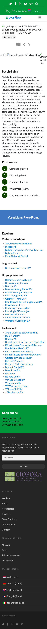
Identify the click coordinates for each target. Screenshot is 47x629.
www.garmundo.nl (11, 418)
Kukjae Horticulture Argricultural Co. (24, 249)
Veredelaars (8, 508)
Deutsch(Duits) (14, 583)
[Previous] (4, 59)
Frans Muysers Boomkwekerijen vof (23, 354)
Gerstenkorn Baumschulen (18, 357)
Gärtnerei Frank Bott (15, 298)
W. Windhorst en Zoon (16, 386)
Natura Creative (13, 253)
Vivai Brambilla (13, 382)
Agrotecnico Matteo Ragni (18, 243)
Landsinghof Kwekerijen (17, 311)
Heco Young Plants (14, 305)
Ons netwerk (14, 11)
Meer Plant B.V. (13, 370)
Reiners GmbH (12, 376)
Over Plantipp (8, 11)
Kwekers (6, 513)
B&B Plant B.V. (12, 335)
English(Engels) (14, 589)
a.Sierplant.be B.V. (14, 392)
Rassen (5, 503)
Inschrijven (23, 466)
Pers (19, 11)
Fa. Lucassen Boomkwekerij (19, 351)
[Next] (43, 59)
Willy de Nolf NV (13, 389)
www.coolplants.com (12, 424)
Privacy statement (11, 555)
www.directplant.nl (12, 421)
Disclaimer (7, 560)
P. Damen (10, 373)
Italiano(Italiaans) (15, 602)
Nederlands (12, 577)
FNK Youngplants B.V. (16, 295)
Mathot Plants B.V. (14, 367)
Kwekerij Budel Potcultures (19, 364)
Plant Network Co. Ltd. (16, 256)
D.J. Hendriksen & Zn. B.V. (18, 267)
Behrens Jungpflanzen (16, 283)
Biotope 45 (10, 246)
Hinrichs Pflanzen (14, 360)
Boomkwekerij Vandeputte (18, 292)
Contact (24, 11)
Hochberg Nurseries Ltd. (17, 308)
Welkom (6, 498)
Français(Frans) (14, 596)
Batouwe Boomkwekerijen (18, 279)
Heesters (11, 37)
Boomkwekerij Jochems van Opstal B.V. (25, 342)
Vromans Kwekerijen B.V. (17, 320)
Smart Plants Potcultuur (17, 317)
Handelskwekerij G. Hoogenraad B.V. (23, 301)
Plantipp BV (11, 616)
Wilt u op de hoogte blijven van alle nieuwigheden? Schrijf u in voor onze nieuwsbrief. (20, 447)
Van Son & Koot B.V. (15, 379)
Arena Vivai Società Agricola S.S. (21, 332)
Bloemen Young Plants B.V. (18, 289)
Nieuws (6, 544)
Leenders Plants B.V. (15, 314)
